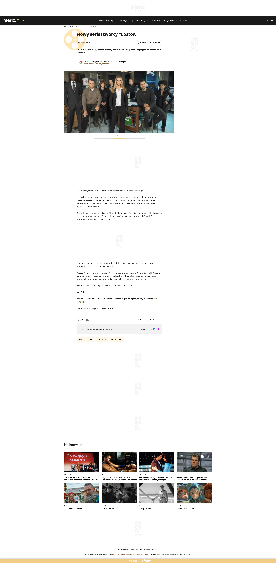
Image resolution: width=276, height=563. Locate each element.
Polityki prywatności (128, 554)
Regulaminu (115, 554)
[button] (104, 20)
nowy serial (101, 339)
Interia (66, 26)
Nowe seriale (116, 339)
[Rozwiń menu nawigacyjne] (272, 20)
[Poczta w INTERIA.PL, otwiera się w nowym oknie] (268, 20)
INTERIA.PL (161, 554)
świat (80, 339)
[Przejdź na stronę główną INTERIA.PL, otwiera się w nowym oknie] (9, 20)
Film (71, 26)
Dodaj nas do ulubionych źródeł (105, 64)
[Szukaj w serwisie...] (263, 20)
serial (90, 339)
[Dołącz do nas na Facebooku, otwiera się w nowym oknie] (154, 329)
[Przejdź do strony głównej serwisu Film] (20, 20)
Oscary (77, 26)
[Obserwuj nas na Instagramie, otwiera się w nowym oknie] (157, 329)
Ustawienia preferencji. (142, 554)
